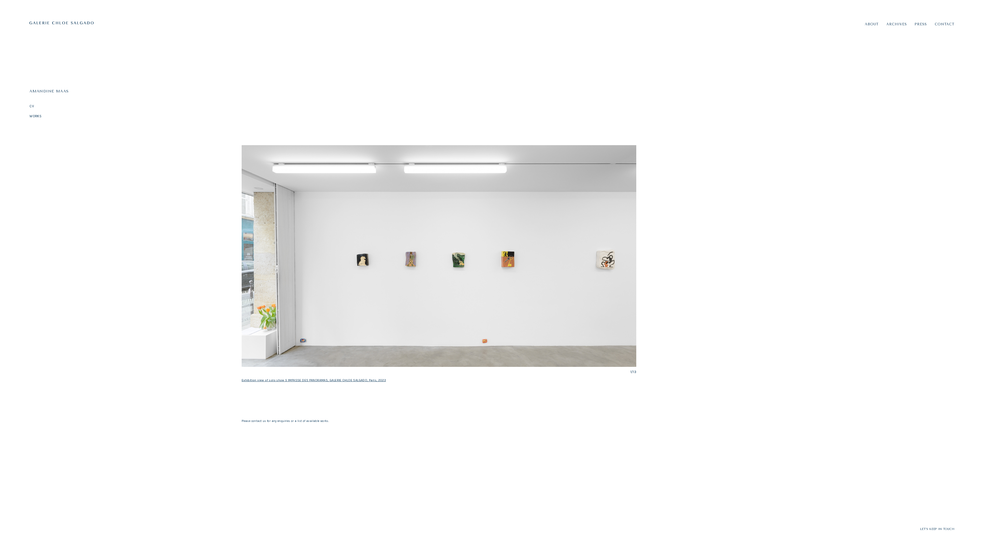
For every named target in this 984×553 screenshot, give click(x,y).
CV (31, 106)
